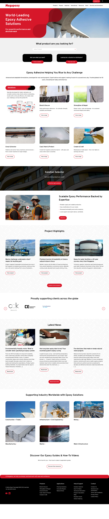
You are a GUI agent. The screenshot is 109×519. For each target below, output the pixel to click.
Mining (76, 420)
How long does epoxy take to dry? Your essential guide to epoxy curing (53, 350)
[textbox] (54, 49)
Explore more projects (54, 285)
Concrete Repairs (61, 489)
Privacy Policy (94, 494)
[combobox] (54, 49)
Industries (67, 5)
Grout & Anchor (10, 147)
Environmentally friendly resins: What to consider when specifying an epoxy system (20, 350)
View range (44, 115)
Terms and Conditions (96, 492)
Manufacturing (10, 444)
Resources (81, 5)
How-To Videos (78, 489)
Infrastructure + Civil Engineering (51, 420)
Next (103, 308)
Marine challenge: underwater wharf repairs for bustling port (17, 260)
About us (62, 217)
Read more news (54, 381)
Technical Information (79, 491)
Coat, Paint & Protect (47, 147)
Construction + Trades (13, 420)
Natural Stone (60, 491)
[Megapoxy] (12, 5)
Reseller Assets (78, 496)
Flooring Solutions (61, 487)
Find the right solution (54, 183)
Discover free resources (54, 466)
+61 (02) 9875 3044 (10, 489)
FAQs (75, 494)
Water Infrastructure (81, 444)
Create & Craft (79, 147)
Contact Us (96, 1)
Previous (5, 308)
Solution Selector (78, 487)
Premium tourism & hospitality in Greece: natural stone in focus (54, 260)
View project (10, 273)
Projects (61, 5)
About (86, 5)
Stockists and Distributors (96, 5)
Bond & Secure (45, 105)
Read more (10, 371)
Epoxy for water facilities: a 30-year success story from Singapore (86, 260)
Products (55, 5)
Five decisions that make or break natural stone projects (88, 350)
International (74, 5)
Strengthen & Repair (81, 105)
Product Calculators (79, 493)
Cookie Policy (94, 496)
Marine (42, 444)
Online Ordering (78, 498)
